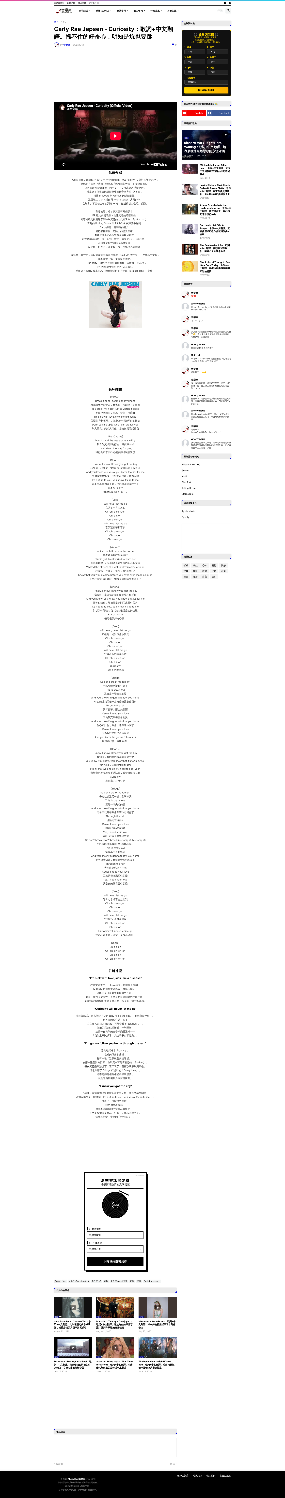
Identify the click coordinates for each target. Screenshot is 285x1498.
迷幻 (214, 576)
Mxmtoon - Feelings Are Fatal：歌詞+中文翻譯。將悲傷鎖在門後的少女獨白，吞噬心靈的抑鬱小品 (73, 1364)
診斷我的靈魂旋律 (115, 1261)
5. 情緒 (187, 67)
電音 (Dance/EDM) (119, 1281)
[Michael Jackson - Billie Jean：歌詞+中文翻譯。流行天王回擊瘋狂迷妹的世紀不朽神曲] (190, 169)
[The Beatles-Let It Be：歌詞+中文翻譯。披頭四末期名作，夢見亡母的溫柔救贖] (190, 249)
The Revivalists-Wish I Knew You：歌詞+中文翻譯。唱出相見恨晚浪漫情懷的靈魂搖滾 (156, 1364)
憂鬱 (214, 565)
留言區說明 (94, 3)
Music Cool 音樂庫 (76, 1479)
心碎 (204, 565)
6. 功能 (210, 67)
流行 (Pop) (96, 1281)
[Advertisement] (115, 74)
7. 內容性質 (189, 77)
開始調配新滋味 (206, 90)
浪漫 (223, 571)
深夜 (186, 576)
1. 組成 (187, 47)
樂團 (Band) (102, 10)
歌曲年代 (138, 10)
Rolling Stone (189, 488)
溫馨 (195, 576)
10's (63, 22)
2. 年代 (210, 47)
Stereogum (187, 493)
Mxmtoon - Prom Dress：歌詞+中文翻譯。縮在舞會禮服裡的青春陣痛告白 (157, 1324)
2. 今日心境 (95, 1242)
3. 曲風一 (188, 57)
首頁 (56, 22)
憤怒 (223, 565)
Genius (185, 470)
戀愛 (139, 1281)
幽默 (195, 565)
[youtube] (225, 3)
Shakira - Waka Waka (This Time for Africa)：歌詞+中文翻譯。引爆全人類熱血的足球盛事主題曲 (114, 1364)
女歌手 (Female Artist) (79, 1281)
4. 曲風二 (211, 57)
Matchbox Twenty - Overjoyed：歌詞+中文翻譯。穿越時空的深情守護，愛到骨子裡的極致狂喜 (114, 1324)
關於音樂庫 (59, 3)
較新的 (59, 1463)
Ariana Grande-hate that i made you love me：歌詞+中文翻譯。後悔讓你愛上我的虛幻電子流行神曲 (215, 210)
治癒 (214, 571)
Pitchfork (186, 482)
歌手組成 (83, 10)
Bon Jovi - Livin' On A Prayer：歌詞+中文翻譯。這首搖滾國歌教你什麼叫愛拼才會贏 (215, 230)
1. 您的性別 (95, 1228)
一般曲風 (155, 10)
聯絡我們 (82, 3)
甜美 (106, 1281)
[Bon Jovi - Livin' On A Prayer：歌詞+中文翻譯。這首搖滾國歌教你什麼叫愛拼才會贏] (190, 229)
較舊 (172, 1463)
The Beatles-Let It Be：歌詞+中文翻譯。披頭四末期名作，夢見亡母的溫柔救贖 (215, 248)
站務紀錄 (71, 3)
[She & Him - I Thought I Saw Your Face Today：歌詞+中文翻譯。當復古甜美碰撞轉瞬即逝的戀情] (190, 266)
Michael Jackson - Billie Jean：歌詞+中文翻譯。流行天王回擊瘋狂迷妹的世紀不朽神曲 (215, 170)
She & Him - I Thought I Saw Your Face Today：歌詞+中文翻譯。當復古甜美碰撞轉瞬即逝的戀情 (215, 267)
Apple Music (188, 511)
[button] (220, 10)
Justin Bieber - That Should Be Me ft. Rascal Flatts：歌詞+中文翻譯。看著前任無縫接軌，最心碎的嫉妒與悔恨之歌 (215, 190)
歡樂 (132, 1281)
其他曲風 (171, 10)
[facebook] (230, 3)
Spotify (185, 517)
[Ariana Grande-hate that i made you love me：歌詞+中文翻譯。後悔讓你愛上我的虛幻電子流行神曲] (190, 209)
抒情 (195, 571)
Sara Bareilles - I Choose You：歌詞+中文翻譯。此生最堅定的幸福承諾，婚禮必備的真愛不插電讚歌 (72, 1324)
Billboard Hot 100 (191, 464)
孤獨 (186, 565)
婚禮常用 (121, 10)
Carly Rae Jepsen (152, 1281)
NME (184, 476)
